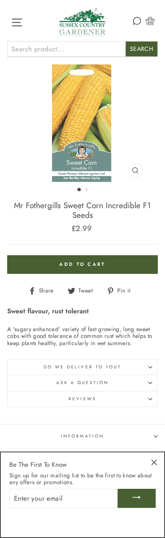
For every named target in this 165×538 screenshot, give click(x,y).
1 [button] (79, 190)
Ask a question (82, 382)
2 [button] (87, 190)
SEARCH (141, 49)
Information (82, 436)
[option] (82, 123)
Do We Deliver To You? (82, 367)
